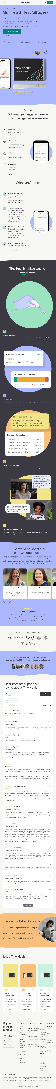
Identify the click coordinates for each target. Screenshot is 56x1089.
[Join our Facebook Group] (7, 1027)
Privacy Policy (31, 1086)
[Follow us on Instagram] (4, 1027)
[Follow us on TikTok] (4, 1030)
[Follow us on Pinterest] (11, 1030)
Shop (50, 2)
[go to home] (25, 3)
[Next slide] (9, 602)
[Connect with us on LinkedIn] (7, 1030)
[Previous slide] (4, 602)
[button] (4, 2)
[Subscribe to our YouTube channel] (11, 1027)
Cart (45, 2)
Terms (36, 1086)
